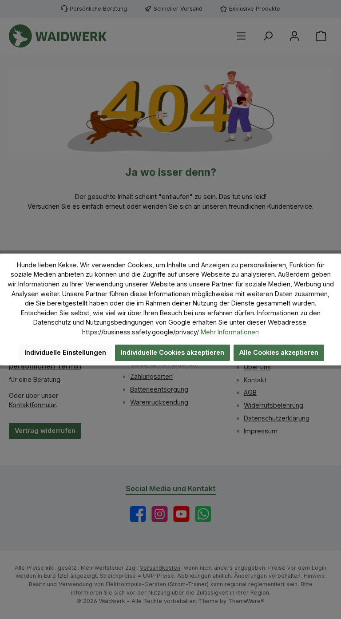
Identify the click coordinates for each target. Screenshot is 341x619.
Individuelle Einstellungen (65, 352)
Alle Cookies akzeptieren (278, 352)
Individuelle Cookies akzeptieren (172, 352)
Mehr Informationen (230, 332)
